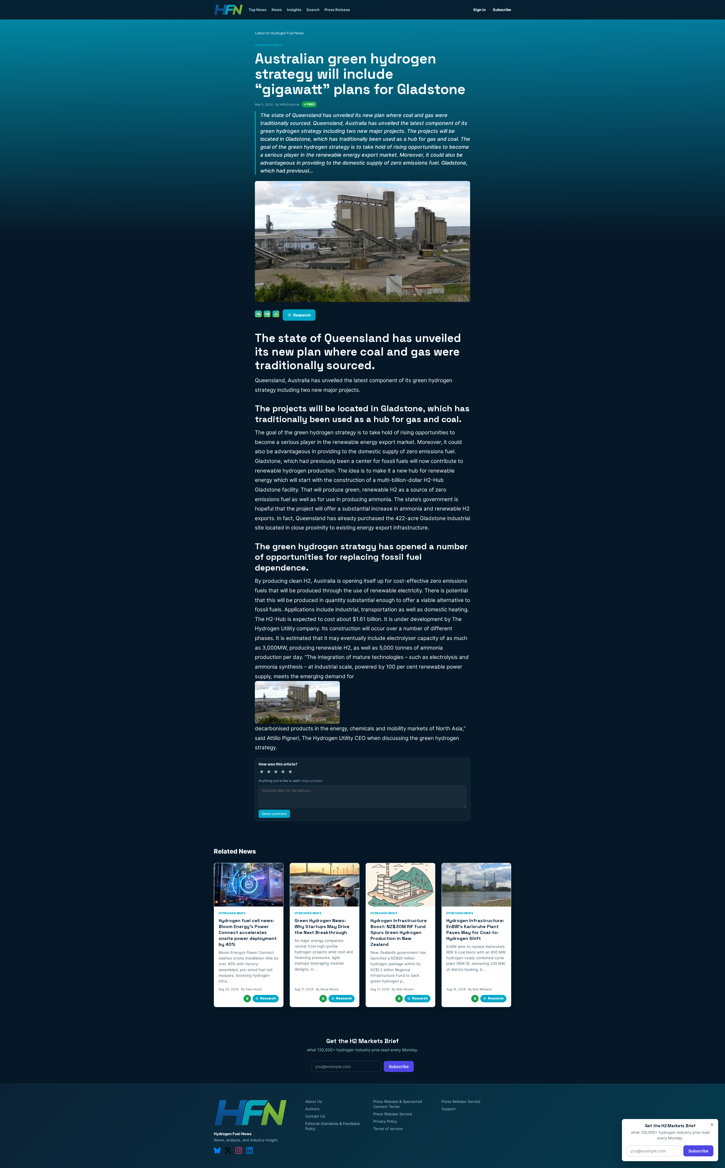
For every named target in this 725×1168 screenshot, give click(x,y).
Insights (294, 9)
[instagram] (238, 1150)
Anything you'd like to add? (291, 781)
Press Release (337, 9)
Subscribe (502, 9)
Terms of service (388, 1128)
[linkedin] (249, 1150)
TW (267, 314)
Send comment (274, 814)
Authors (312, 1109)
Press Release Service (392, 1114)
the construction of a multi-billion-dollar (373, 480)
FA (258, 314)
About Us (313, 1101)
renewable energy (355, 442)
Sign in (479, 9)
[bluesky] (217, 1150)
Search (312, 9)
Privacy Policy (385, 1121)
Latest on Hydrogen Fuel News (279, 33)
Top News (257, 9)
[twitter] (228, 1150)
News (277, 9)
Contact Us (315, 1116)
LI (276, 314)
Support (449, 1109)
